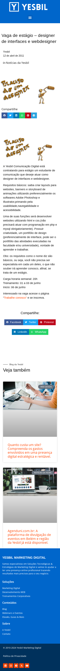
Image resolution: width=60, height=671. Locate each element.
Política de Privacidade (14, 656)
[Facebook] (16, 665)
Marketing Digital (11, 588)
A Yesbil (6, 629)
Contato (6, 633)
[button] (30, 17)
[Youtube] (27, 665)
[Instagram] (10, 665)
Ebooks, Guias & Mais (13, 617)
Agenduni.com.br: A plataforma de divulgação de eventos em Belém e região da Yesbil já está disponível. (29, 537)
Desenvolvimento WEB (13, 592)
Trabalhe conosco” (15, 297)
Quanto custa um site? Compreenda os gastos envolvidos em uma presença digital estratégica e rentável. (30, 451)
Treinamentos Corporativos (16, 596)
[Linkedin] (5, 665)
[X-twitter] (21, 665)
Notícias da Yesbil (17, 63)
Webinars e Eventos (12, 613)
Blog (4, 609)
